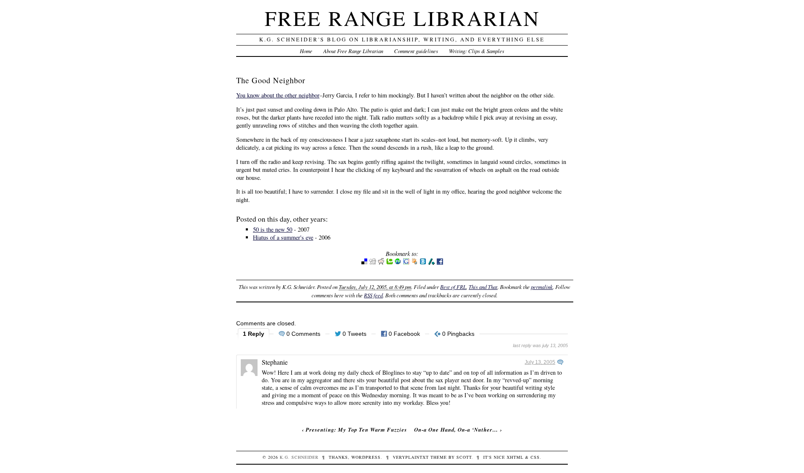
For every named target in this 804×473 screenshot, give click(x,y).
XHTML (515, 457)
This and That (483, 286)
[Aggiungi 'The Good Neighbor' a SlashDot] (431, 262)
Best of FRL (453, 286)
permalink (542, 286)
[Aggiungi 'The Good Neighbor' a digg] (372, 262)
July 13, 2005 (540, 362)
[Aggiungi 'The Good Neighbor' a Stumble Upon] (398, 262)
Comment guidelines (416, 50)
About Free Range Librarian (353, 50)
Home (306, 50)
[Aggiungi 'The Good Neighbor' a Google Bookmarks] (406, 262)
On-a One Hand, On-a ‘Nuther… (456, 429)
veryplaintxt (411, 457)
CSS (535, 457)
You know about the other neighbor (278, 95)
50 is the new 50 (272, 229)
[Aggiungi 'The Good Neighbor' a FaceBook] (440, 262)
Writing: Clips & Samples (476, 50)
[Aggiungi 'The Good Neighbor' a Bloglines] (423, 262)
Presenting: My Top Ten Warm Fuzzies (356, 429)
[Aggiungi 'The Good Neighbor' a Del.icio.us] (364, 262)
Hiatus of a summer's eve (283, 237)
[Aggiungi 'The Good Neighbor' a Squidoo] (414, 262)
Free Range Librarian (402, 18)
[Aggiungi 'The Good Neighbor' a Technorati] (389, 262)
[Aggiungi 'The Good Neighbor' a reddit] (381, 262)
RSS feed (373, 295)
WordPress (366, 457)
